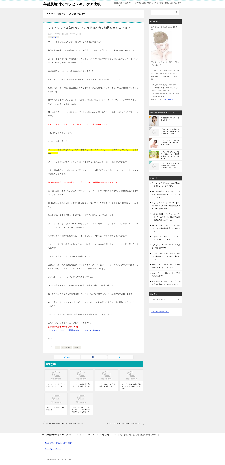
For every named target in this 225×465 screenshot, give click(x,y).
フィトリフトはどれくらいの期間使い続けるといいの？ (55, 385)
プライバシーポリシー (53, 449)
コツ (57, 347)
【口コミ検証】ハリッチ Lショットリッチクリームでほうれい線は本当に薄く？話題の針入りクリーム (166, 217)
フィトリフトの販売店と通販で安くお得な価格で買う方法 (80, 385)
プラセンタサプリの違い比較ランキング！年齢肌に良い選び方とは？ (170, 131)
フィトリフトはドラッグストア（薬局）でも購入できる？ (106, 385)
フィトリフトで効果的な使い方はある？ (55, 409)
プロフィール (167, 99)
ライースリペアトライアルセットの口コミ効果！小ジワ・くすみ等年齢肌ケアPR (166, 256)
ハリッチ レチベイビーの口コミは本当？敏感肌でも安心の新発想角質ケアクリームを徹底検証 (166, 206)
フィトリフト (53, 37)
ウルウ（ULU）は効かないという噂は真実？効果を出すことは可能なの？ (170, 165)
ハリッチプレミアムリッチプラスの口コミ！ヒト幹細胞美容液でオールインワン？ (170, 155)
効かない (77, 347)
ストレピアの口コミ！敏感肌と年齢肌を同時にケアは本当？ (170, 143)
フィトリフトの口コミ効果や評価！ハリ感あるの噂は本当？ (76, 330)
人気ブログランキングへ (160, 312)
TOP (60, 435)
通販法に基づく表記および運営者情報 (58, 443)
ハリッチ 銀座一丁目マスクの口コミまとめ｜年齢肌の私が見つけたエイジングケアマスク (166, 194)
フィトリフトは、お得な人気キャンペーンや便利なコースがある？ (131, 386)
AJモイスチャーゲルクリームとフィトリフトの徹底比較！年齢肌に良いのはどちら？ (81, 410)
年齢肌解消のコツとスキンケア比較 (72, 4)
